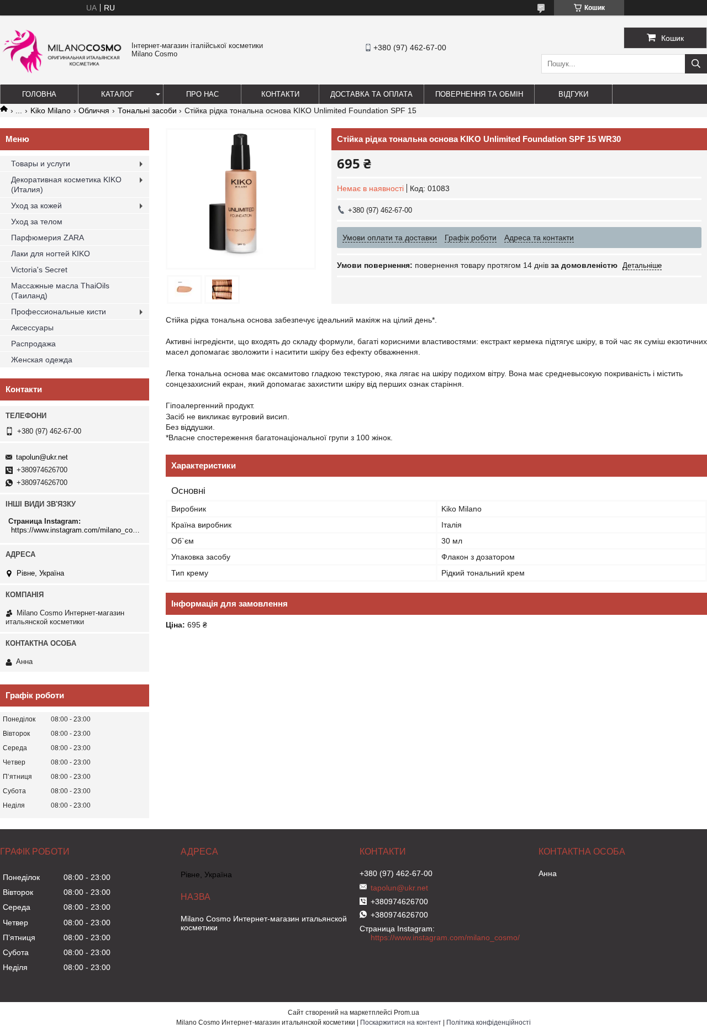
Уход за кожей (36, 205)
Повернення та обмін (479, 94)
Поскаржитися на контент (400, 1022)
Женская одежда (41, 359)
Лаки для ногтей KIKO (50, 253)
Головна (39, 94)
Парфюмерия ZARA (47, 237)
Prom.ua (406, 1012)
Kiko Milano (50, 110)
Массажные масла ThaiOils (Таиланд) (60, 290)
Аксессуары (32, 327)
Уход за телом (36, 221)
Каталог (117, 94)
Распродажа (33, 343)
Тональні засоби (147, 110)
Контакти (280, 94)
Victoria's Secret (39, 269)
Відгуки (573, 94)
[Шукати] (696, 63)
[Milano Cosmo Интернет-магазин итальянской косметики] (63, 77)
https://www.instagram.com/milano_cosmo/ (76, 530)
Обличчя (93, 110)
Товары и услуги (40, 163)
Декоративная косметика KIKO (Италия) (66, 184)
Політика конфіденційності (488, 1022)
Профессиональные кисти (58, 311)
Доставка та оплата (371, 94)
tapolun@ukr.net (42, 457)
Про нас (202, 94)
